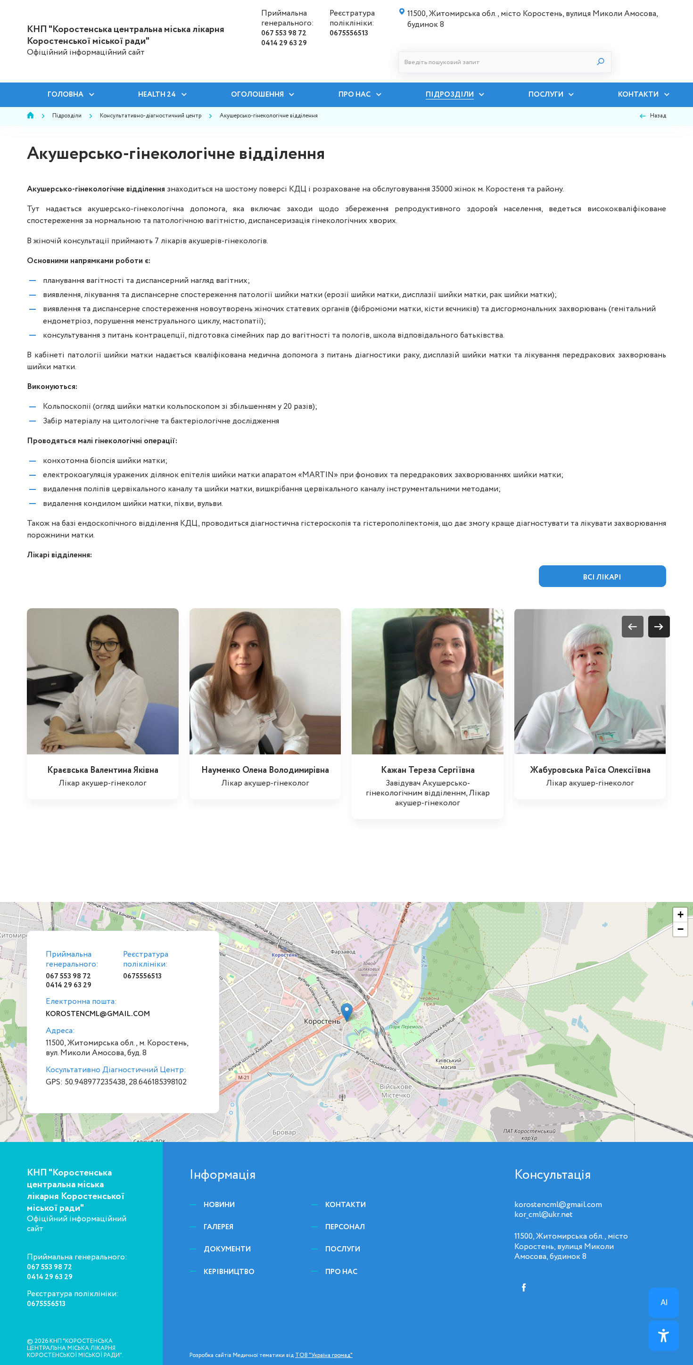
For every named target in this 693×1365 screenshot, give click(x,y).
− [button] (680, 929)
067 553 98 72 (283, 33)
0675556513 (349, 33)
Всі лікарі (602, 577)
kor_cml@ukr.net (543, 1215)
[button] (659, 626)
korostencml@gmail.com (98, 1014)
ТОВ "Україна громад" (324, 1355)
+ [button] (680, 914)
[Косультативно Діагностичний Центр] (347, 1012)
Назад (658, 116)
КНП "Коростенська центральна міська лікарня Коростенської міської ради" (125, 35)
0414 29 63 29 (284, 43)
